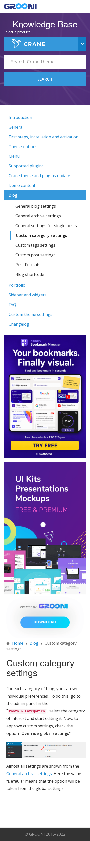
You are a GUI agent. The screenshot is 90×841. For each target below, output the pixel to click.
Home (18, 643)
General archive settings (38, 216)
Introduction (20, 117)
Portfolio (17, 285)
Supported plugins (26, 166)
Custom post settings (36, 255)
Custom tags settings (36, 245)
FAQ (12, 304)
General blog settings (36, 206)
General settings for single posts (46, 225)
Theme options (23, 146)
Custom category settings (41, 235)
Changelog (19, 324)
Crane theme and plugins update (39, 175)
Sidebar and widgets (27, 295)
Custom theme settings (30, 314)
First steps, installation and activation (43, 137)
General (16, 127)
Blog (13, 195)
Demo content (22, 185)
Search (45, 79)
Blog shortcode (30, 274)
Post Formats (28, 264)
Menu (14, 156)
